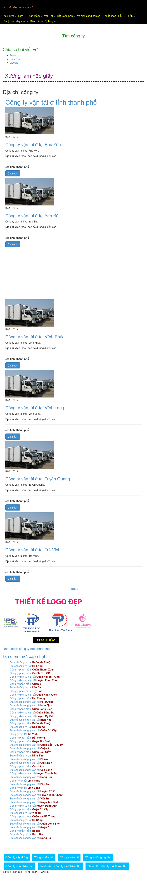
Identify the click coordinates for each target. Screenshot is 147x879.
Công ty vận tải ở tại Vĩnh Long (34, 407)
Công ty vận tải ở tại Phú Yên (33, 144)
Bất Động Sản (65, 16)
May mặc (21, 21)
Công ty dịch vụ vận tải (35, 676)
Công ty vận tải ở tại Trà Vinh (32, 549)
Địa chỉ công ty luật (30, 662)
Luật (21, 16)
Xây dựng (9, 16)
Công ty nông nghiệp (98, 857)
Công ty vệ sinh (44, 857)
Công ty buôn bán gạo (19, 866)
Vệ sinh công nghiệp (89, 16)
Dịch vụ (49, 21)
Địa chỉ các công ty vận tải (32, 701)
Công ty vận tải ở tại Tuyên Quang (37, 478)
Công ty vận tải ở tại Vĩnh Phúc (34, 336)
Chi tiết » (13, 173)
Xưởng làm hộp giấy (29, 75)
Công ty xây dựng (16, 857)
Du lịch (8, 21)
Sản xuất (35, 21)
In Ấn (130, 16)
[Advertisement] (73, 274)
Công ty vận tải (24, 734)
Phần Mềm (34, 16)
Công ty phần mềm (32, 669)
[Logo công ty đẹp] (73, 619)
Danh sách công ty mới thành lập (26, 648)
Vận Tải (48, 16)
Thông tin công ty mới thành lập (107, 866)
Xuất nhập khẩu (114, 16)
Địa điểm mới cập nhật (24, 656)
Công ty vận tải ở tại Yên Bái (32, 215)
